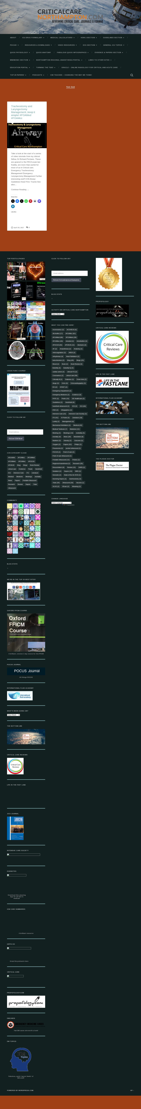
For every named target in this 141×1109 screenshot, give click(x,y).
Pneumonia (58, 448)
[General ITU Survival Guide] (16, 330)
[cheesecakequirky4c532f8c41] (37, 534)
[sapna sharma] (9, 517)
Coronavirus (58, 375)
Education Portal (19, 67)
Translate (70, 505)
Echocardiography (78, 383)
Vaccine (80, 482)
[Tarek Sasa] (21, 540)
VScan (65, 486)
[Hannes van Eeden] (15, 540)
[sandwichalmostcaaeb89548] (26, 534)
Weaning (76, 486)
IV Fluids (65, 417)
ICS (74, 406)
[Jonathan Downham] (9, 528)
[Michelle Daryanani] (37, 517)
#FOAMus (22, 461)
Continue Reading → (20, 190)
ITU (28, 473)
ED (55, 387)
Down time (81, 379)
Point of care (68, 452)
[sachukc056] (26, 517)
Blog (18, 465)
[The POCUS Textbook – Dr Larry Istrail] (16, 291)
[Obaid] (9, 534)
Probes (76, 460)
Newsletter (78, 437)
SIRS (78, 471)
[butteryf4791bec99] (21, 534)
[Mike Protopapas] (37, 545)
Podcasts (37, 75)
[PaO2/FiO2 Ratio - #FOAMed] (35, 350)
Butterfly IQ (68, 368)
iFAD (55, 410)
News (10, 480)
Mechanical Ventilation (61, 425)
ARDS (72, 352)
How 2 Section (88, 37)
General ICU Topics (112, 45)
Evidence (22, 469)
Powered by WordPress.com (20, 1090)
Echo (65, 383)
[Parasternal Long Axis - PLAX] (35, 291)
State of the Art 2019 (72, 475)
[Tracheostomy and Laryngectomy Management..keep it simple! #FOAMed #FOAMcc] (27, 135)
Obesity (67, 440)
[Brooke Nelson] (9, 511)
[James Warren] (32, 528)
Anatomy (78, 349)
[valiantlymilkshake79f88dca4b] (15, 511)
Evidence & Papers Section (108, 52)
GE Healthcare (78, 398)
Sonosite (57, 475)
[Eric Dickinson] (9, 523)
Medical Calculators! (61, 37)
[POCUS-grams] (16, 271)
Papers (17, 480)
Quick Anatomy (43, 52)
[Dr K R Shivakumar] (37, 511)
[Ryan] (26, 528)
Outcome (78, 440)
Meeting (57, 433)
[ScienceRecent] (32, 540)
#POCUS (31, 461)
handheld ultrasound (61, 406)
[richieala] (21, 517)
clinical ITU (72, 372)
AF (55, 349)
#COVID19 (72, 329)
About (13, 37)
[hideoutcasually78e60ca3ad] (9, 506)
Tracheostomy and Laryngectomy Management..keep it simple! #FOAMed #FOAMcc (23, 112)
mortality (38, 476)
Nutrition (57, 440)
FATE (56, 398)
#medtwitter (82, 341)
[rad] (26, 506)
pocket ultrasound (73, 448)
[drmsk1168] (9, 540)
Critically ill (57, 379)
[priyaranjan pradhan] (32, 511)
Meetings (29, 476)
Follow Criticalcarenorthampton (66, 280)
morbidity (80, 433)
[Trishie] (15, 534)
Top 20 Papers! (17, 75)
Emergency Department (62, 391)
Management (68, 421)
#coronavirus (58, 329)
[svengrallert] (15, 517)
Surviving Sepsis (59, 479)
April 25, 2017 (19, 227)
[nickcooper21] (15, 523)
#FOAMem (12, 461)
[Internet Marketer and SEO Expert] (9, 545)
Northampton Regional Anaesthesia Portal (58, 60)
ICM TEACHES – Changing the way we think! (71, 75)
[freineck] (32, 506)
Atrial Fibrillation (72, 356)
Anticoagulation (59, 352)
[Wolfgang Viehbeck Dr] (37, 528)
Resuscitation (58, 467)
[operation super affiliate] (21, 528)
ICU (9, 473)
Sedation (57, 471)
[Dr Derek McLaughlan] (32, 545)
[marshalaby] (9, 551)
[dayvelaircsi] (37, 506)
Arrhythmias (58, 356)
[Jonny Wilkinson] (32, 523)
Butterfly (57, 368)
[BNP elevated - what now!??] (35, 271)
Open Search (132, 75)
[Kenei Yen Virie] (32, 517)
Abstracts (81, 345)
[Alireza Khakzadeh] (26, 523)
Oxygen (56, 444)
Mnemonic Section (19, 60)
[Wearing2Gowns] (26, 540)
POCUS (56, 452)
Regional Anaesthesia (61, 463)
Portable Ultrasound (29, 480)
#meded (70, 341)
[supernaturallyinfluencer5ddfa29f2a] (37, 523)
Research (11, 484)
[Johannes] (37, 540)
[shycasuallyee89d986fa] (32, 534)
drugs (56, 383)
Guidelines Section (112, 37)
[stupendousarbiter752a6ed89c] (21, 511)
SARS (82, 467)
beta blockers (58, 360)
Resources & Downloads (37, 45)
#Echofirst (11, 457)
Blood (56, 364)
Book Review (34, 465)
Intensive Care (19, 473)
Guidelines (57, 402)
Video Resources (66, 45)
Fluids (30, 469)
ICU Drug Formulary (32, 37)
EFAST (63, 387)
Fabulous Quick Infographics (72, 52)
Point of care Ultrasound (62, 456)
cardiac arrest (58, 372)
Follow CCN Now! (15, 439)
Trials (35, 484)
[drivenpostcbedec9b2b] (15, 506)
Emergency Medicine (61, 395)
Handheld (38, 469)
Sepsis (28, 484)
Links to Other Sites (98, 60)
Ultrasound (12, 488)
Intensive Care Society (78, 414)
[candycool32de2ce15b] (21, 545)
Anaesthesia (65, 349)
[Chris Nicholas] (26, 545)
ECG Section (89, 45)
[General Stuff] (16, 311)
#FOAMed (31, 457)
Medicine (20, 476)
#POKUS (11, 465)
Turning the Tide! (44, 67)
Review (20, 484)
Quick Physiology (19, 52)
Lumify (56, 421)
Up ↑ (132, 1090)
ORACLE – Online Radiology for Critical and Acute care (89, 67)
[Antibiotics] (35, 311)
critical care (12, 469)
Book (65, 364)
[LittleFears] (26, 511)
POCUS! (13, 45)
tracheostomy (75, 479)
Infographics (66, 410)
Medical (11, 476)
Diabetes (69, 379)
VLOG (56, 486)
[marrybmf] (15, 528)
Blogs (25, 465)
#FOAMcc (21, 457)
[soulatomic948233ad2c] (21, 506)
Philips (78, 444)
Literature (35, 473)
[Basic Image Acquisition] (35, 330)
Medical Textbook (60, 429)
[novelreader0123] (15, 545)
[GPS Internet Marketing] (21, 523)
